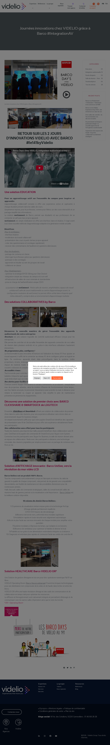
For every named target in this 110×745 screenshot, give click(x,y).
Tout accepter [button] (57, 378)
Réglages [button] (37, 378)
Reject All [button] (47, 378)
